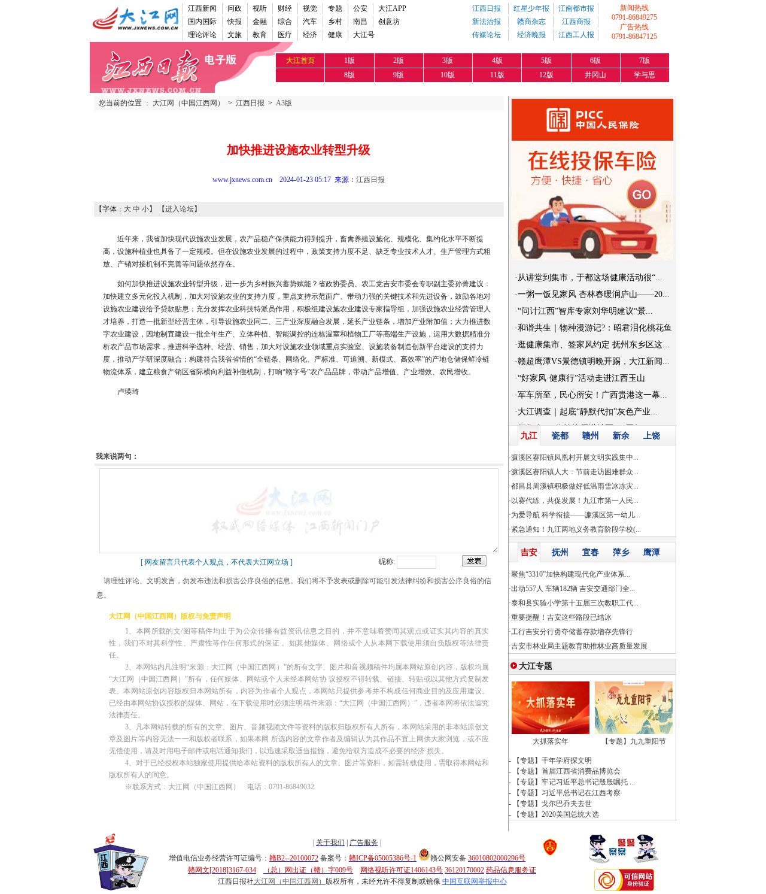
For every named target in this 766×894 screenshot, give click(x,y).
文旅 (234, 35)
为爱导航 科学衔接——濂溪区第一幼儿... (575, 515)
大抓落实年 (551, 741)
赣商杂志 (531, 21)
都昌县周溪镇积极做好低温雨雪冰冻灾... (575, 486)
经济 (310, 35)
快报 (234, 21)
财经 (285, 8)
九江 (529, 435)
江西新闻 (202, 8)
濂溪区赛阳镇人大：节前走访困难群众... (575, 472)
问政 (234, 8)
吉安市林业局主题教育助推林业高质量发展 (579, 646)
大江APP (392, 8)
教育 (260, 35)
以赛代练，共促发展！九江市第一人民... (575, 500)
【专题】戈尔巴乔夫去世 (552, 803)
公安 (360, 8)
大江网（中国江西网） (188, 103)
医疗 (285, 35)
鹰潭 (651, 552)
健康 (335, 35)
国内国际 (202, 21)
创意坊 (389, 21)
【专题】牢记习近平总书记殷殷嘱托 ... (574, 782)
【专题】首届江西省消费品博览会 (567, 771)
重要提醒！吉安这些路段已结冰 (561, 617)
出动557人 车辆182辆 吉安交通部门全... (573, 588)
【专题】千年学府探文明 (552, 760)
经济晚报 (531, 35)
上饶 (651, 435)
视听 (260, 8)
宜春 (590, 552)
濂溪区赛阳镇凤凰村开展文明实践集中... (575, 457)
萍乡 (621, 552)
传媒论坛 (486, 35)
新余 (621, 435)
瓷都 (560, 435)
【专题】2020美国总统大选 (556, 814)
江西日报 (486, 8)
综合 (285, 21)
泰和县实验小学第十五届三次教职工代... (575, 603)
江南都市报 (576, 8)
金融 (260, 21)
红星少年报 (531, 8)
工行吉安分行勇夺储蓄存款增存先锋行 (572, 632)
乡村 (335, 21)
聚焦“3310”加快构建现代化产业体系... (570, 574)
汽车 (310, 21)
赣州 (590, 435)
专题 (335, 8)
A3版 (284, 103)
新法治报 (486, 21)
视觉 (310, 8)
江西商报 (576, 21)
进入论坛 (179, 209)
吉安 (529, 552)
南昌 (360, 21)
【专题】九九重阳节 (633, 741)
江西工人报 (576, 35)
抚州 (560, 552)
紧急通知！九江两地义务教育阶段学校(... (576, 529)
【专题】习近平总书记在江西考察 (567, 793)
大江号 (364, 35)
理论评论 (202, 35)
